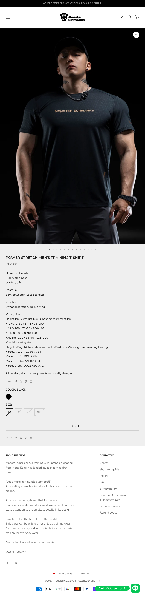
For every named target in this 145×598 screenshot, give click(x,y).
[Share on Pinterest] (26, 381)
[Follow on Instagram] (16, 563)
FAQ (102, 482)
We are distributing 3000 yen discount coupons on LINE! (72, 3)
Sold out (72, 426)
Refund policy (108, 513)
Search (104, 463)
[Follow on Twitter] (7, 563)
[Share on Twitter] (21, 381)
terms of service (110, 506)
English (84, 573)
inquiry (104, 476)
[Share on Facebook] (16, 381)
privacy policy (108, 489)
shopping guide (109, 469)
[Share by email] (31, 381)
